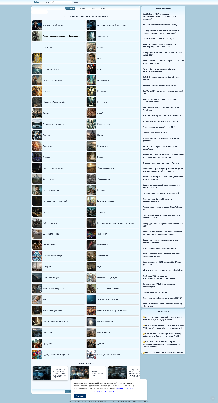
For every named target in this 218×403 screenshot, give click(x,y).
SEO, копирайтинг (51, 69)
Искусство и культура (107, 277)
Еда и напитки (49, 244)
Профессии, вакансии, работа (56, 201)
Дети (45, 299)
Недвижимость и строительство (112, 310)
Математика (102, 146)
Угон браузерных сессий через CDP (159, 127)
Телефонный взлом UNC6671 (155, 292)
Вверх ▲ (147, 401)
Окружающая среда (106, 168)
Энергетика (48, 179)
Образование (103, 179)
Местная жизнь (104, 124)
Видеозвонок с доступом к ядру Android (161, 163)
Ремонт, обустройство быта (55, 321)
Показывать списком (39, 12)
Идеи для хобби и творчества (56, 354)
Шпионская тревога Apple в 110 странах (161, 121)
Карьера (101, 190)
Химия (100, 157)
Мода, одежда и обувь (53, 310)
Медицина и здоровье (53, 288)
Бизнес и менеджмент (53, 80)
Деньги (100, 69)
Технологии (102, 36)
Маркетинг (102, 91)
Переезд (46, 135)
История (47, 266)
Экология (47, 332)
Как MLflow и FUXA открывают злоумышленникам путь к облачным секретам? (159, 16)
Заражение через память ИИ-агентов (159, 85)
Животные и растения (107, 299)
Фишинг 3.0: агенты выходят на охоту (160, 25)
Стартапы (47, 113)
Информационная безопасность (112, 25)
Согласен (80, 396)
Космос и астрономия (53, 168)
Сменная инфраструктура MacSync (158, 38)
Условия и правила (81, 401)
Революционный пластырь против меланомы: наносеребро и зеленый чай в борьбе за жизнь (161, 344)
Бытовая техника (51, 233)
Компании (102, 102)
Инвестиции (103, 80)
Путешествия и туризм (53, 124)
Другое (100, 343)
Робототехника (50, 223)
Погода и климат (105, 321)
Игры (99, 58)
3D (44, 58)
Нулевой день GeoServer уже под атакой (161, 193)
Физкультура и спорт (52, 255)
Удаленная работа (105, 201)
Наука (100, 135)
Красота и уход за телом (108, 288)
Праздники (48, 343)
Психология (102, 244)
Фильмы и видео (51, 277)
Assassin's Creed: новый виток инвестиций (164, 352)
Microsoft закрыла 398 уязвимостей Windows (163, 270)
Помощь (71, 401)
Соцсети (101, 212)
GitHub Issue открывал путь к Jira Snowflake (162, 115)
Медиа (100, 47)
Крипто (46, 91)
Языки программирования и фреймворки (61, 36)
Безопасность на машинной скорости (159, 248)
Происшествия (104, 332)
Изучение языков (51, 190)
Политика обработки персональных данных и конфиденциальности (109, 401)
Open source (48, 47)
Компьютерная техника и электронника (115, 223)
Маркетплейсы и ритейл (54, 102)
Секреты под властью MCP (155, 133)
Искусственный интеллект (55, 25)
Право (46, 212)
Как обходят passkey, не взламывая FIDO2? (162, 298)
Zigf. (36, 2)
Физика (46, 157)
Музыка (100, 266)
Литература (102, 255)
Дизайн (100, 113)
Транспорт (102, 233)
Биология (47, 146)
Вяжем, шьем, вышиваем (109, 354)
